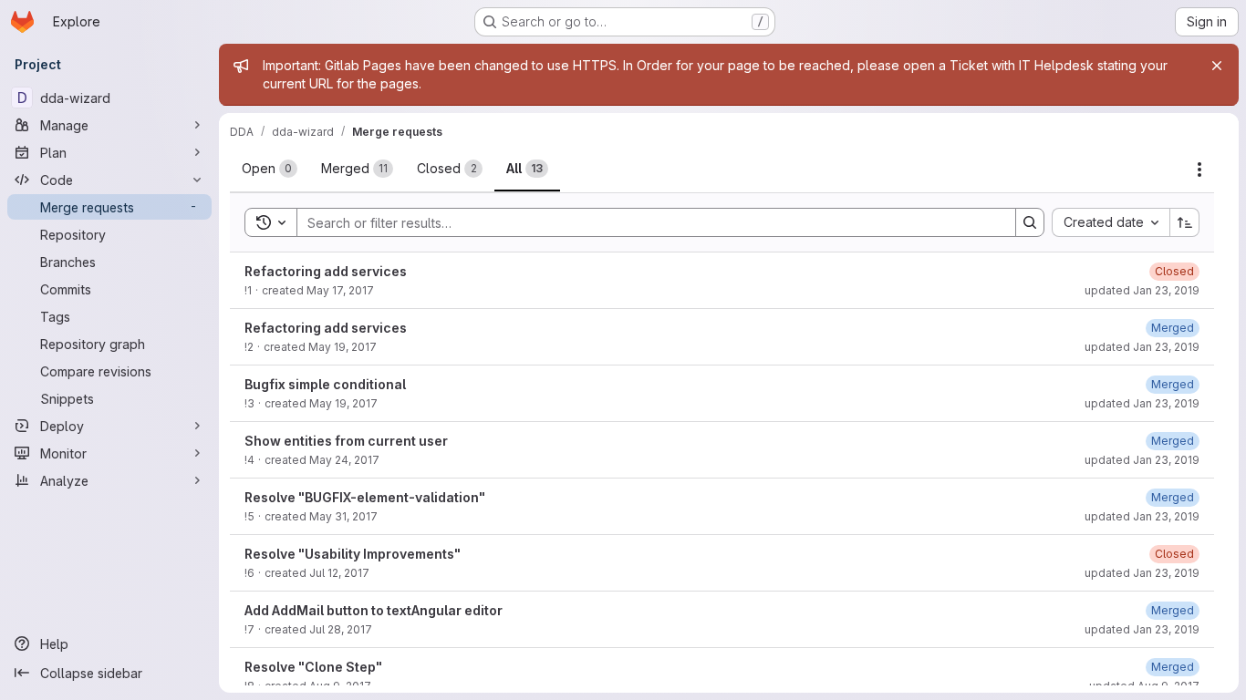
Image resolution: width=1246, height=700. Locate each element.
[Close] (1217, 66)
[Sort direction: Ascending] (1184, 222)
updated (1142, 290)
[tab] (269, 168)
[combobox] (1110, 222)
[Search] (1029, 222)
